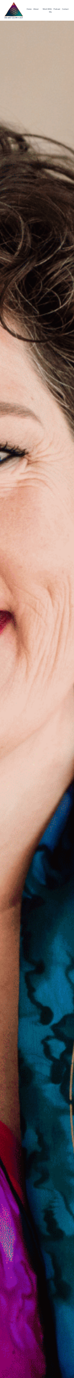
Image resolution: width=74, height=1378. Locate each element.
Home (29, 9)
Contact (65, 9)
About (36, 9)
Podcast (57, 9)
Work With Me (47, 10)
